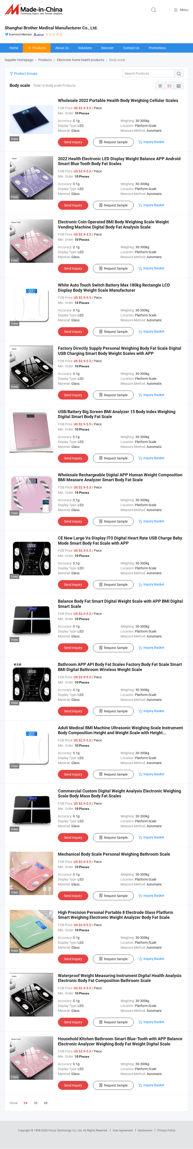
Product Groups (25, 73)
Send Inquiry (73, 142)
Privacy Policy (166, 1130)
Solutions (85, 48)
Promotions (157, 48)
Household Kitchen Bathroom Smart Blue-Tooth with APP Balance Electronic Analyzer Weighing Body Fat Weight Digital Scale (120, 1041)
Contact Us (131, 48)
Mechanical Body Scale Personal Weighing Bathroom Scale (114, 854)
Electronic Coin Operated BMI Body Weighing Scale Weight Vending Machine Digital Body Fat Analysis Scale (113, 224)
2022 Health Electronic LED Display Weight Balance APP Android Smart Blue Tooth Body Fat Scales (119, 161)
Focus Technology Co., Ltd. (65, 1130)
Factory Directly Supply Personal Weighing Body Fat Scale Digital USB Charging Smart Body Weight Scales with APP (119, 351)
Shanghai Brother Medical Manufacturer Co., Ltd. (51, 27)
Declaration (145, 1130)
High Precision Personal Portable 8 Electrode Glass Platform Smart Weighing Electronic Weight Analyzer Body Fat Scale (115, 915)
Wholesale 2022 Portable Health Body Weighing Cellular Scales (118, 100)
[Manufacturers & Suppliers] (34, 9)
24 (25, 1103)
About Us (62, 48)
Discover (107, 48)
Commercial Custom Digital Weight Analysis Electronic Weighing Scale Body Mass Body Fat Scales (119, 793)
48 (46, 1103)
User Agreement (123, 1130)
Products (39, 48)
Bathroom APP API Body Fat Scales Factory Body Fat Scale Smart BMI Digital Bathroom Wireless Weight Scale (120, 667)
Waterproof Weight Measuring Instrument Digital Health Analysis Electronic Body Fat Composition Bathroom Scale (119, 978)
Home (13, 48)
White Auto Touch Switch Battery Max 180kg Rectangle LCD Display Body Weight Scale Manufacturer (114, 288)
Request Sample (116, 142)
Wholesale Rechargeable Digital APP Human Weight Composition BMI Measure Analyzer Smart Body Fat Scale (120, 477)
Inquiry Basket (153, 142)
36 (35, 1103)
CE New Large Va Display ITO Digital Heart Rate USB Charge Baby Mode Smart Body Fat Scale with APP (120, 541)
